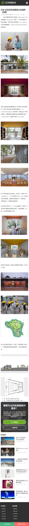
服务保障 (15, 513)
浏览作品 (14, 427)
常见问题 (14, 506)
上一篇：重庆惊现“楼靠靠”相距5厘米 (10, 398)
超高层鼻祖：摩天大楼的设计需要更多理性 (22, 493)
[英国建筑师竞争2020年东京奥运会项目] (7, 477)
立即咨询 (15, 422)
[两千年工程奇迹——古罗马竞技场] (7, 445)
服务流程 (15, 511)
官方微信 (4, 518)
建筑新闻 (11, 14)
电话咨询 (8, 524)
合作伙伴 (4, 513)
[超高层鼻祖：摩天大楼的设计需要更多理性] (7, 498)
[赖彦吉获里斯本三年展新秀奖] (7, 488)
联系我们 (4, 508)
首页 (3, 14)
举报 (23, 14)
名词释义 (15, 518)
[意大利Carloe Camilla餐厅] (7, 455)
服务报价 (15, 508)
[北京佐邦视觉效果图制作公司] (8, 4)
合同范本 (15, 516)
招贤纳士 (4, 511)
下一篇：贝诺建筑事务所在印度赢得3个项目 (12, 400)
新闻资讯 (7, 14)
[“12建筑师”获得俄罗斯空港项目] (7, 466)
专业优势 (4, 516)
